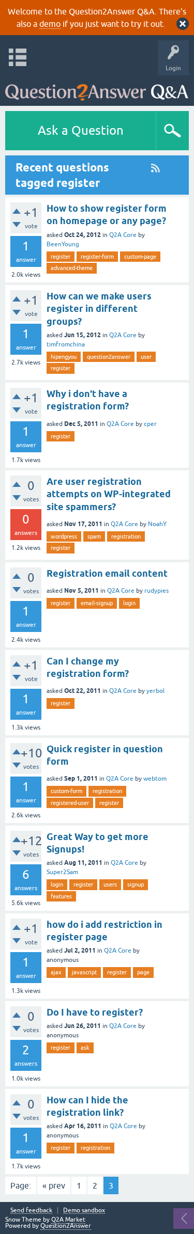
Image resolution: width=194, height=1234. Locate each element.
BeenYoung (63, 244)
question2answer (108, 357)
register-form (97, 257)
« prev (53, 1185)
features (61, 896)
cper (150, 424)
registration (126, 536)
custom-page (140, 257)
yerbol (155, 690)
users (110, 884)
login (129, 603)
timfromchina (66, 344)
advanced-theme (72, 268)
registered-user (70, 803)
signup (135, 884)
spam (94, 536)
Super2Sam (62, 872)
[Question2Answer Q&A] (96, 88)
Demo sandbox (84, 1210)
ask (85, 1048)
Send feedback (31, 1210)
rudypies (156, 590)
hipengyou (64, 357)
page (143, 972)
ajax (56, 972)
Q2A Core (123, 235)
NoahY (157, 524)
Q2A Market (68, 1219)
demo (50, 23)
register (60, 257)
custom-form (66, 791)
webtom (155, 778)
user (146, 357)
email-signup (97, 603)
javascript (84, 972)
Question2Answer (65, 1225)
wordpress (64, 536)
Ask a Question (81, 130)
